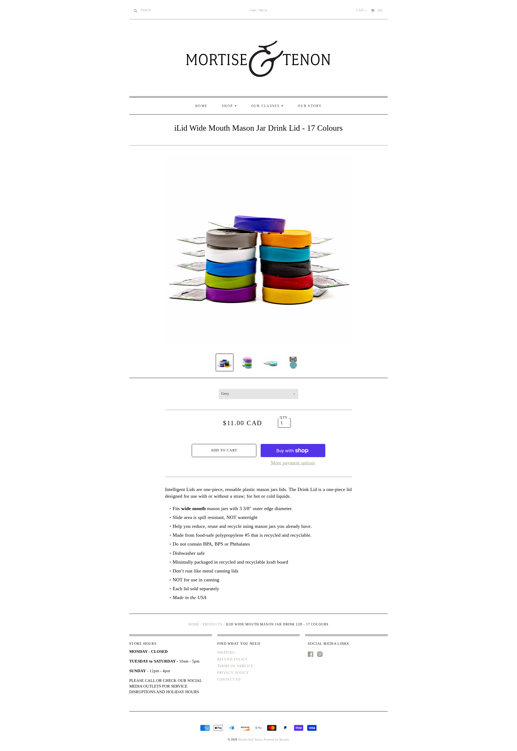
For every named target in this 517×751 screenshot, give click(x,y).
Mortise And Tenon (250, 739)
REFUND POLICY (232, 659)
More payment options (293, 462)
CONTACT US (229, 679)
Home (194, 624)
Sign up (263, 10)
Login (253, 10)
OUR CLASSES (266, 106)
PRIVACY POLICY (233, 673)
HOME (201, 106)
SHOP (228, 106)
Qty (284, 417)
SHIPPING (226, 652)
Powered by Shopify (276, 739)
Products (212, 624)
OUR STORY (310, 106)
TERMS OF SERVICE (235, 666)
